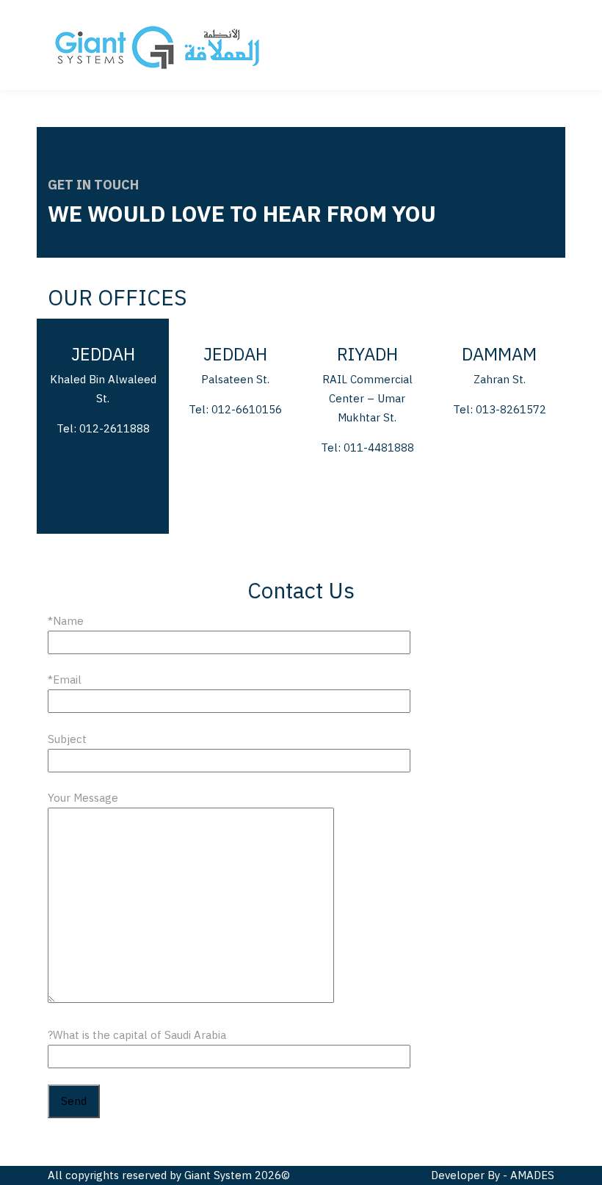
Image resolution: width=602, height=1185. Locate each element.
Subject (67, 739)
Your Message (83, 798)
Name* (66, 621)
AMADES (532, 1175)
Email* (64, 680)
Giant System (218, 1175)
